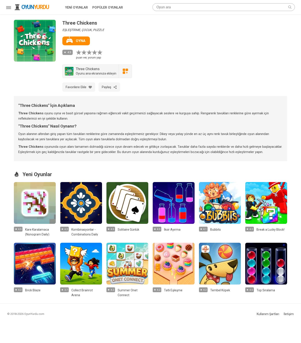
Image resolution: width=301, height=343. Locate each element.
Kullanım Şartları (268, 314)
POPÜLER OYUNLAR (107, 7)
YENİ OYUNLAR (76, 7)
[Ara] (290, 7)
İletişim (289, 314)
